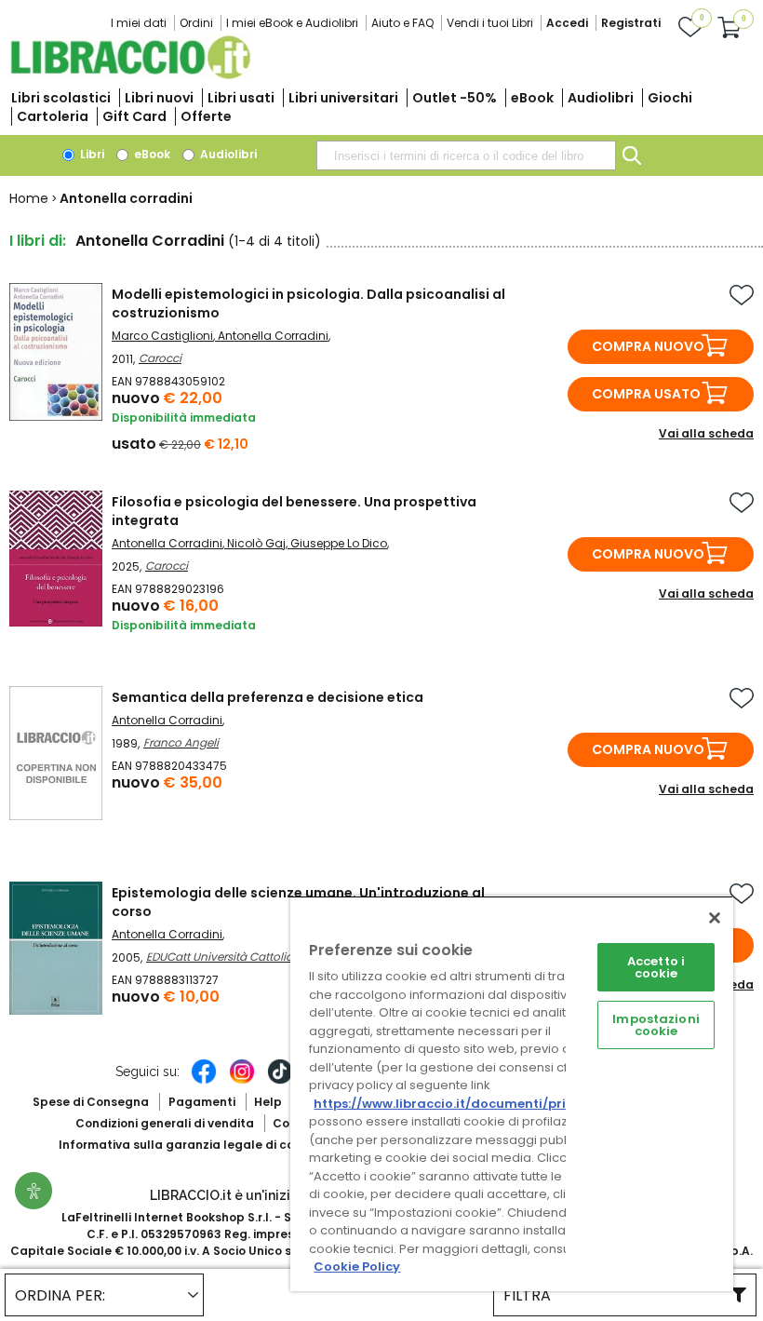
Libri (90, 154)
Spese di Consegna (91, 1102)
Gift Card (134, 116)
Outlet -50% (454, 97)
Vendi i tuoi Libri (490, 23)
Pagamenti (201, 1102)
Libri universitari (343, 97)
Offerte (206, 116)
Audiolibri (601, 97)
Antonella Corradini (273, 336)
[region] (511, 1093)
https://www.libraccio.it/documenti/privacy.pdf (468, 1103)
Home (28, 198)
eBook (532, 97)
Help (268, 1102)
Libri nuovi (159, 97)
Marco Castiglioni (162, 336)
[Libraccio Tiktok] (280, 1080)
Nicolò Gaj (256, 543)
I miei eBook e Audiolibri (292, 23)
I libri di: (37, 240)
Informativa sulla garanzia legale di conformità (203, 1145)
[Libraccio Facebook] (204, 1080)
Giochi (670, 97)
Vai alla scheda (706, 433)
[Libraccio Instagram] (242, 1080)
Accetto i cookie (656, 967)
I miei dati (139, 23)
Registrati (631, 23)
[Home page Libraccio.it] (130, 75)
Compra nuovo (648, 346)
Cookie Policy (357, 1266)
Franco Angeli (181, 742)
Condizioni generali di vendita (164, 1123)
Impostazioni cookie (656, 1025)
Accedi (567, 23)
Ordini (196, 23)
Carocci (160, 358)
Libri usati (240, 97)
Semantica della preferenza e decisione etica (267, 697)
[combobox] (466, 155)
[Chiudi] (714, 917)
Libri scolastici (61, 97)
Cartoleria (52, 116)
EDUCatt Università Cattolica (223, 956)
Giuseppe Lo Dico (338, 543)
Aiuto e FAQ (402, 23)
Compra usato (646, 393)
